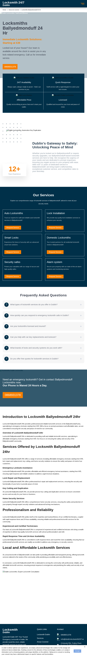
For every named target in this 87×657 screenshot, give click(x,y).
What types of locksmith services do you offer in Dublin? (34, 304)
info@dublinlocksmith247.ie (72, 639)
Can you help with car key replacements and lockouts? (33, 337)
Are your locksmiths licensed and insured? (28, 326)
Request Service (12, 228)
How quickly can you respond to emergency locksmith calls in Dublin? (39, 315)
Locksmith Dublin (43, 634)
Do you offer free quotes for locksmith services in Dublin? (34, 359)
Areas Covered (42, 642)
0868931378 (10, 67)
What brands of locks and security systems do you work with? (36, 348)
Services (40, 638)
